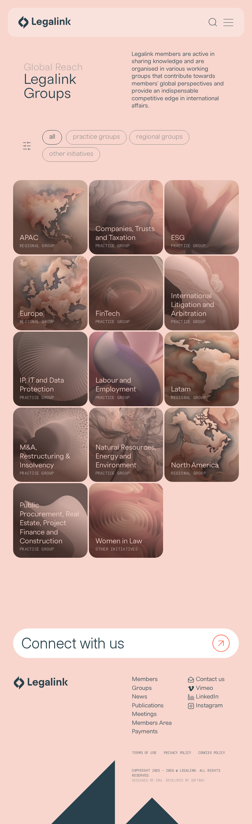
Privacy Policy (177, 753)
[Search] (213, 22)
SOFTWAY (198, 780)
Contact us (210, 679)
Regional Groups (159, 136)
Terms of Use (144, 753)
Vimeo (204, 688)
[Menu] (228, 23)
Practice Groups (96, 136)
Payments (145, 731)
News (139, 696)
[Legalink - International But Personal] (44, 22)
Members (145, 679)
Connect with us (72, 643)
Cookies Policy (212, 753)
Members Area (152, 723)
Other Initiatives (71, 154)
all (52, 136)
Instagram (209, 705)
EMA (159, 780)
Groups (142, 688)
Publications (148, 705)
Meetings (144, 714)
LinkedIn (207, 696)
